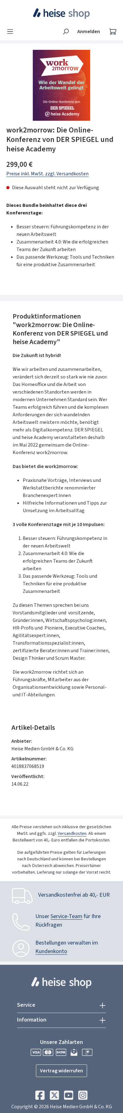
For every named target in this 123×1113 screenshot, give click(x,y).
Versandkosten (72, 833)
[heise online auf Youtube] (68, 1096)
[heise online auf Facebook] (39, 1096)
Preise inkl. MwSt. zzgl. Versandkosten (47, 173)
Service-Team (66, 916)
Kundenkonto (51, 951)
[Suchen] (65, 31)
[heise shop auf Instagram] (82, 1096)
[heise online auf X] (54, 1096)
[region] (61, 85)
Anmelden (88, 31)
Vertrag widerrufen (61, 1070)
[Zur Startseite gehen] (61, 13)
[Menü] (12, 31)
